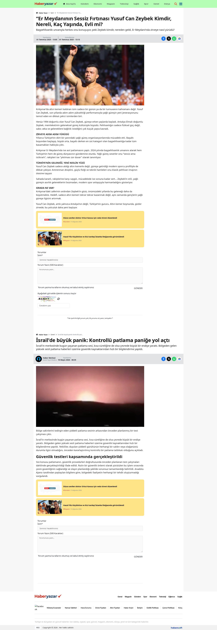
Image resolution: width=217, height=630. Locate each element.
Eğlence (172, 597)
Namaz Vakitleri (71, 608)
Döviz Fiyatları (100, 608)
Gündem (137, 597)
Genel (53, 335)
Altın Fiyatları (115, 608)
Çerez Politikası (168, 608)
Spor (52, 13)
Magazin (128, 597)
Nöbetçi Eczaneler (54, 608)
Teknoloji (162, 597)
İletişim (140, 608)
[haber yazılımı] (176, 627)
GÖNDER (138, 288)
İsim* (40, 255)
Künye (180, 608)
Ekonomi (153, 597)
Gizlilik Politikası (153, 608)
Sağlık (179, 597)
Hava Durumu (86, 608)
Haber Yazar (43, 13)
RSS (38, 627)
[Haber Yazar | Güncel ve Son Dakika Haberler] (48, 596)
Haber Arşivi (128, 608)
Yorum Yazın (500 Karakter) (50, 265)
